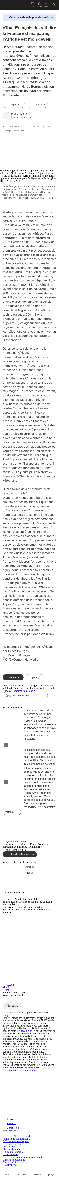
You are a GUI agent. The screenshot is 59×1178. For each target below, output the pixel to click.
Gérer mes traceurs (12, 1144)
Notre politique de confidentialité (20, 1070)
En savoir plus (24, 1030)
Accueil (9, 984)
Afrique (29, 866)
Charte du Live (10, 1162)
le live (10, 1119)
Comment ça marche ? (23, 690)
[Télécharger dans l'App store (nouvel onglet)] (13, 919)
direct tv (11, 1123)
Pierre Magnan (19, 113)
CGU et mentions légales (16, 1141)
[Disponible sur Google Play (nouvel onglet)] (14, 926)
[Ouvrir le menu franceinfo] (5, 5)
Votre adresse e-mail (13, 995)
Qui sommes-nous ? (13, 1151)
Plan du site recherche (14, 1149)
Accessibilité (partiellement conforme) (22, 1157)
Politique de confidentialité (16, 1138)
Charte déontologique (14, 1159)
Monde (30, 872)
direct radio (13, 1127)
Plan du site (9, 1146)
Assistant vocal (10, 1164)
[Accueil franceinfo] (14, 1114)
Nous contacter (10, 1154)
